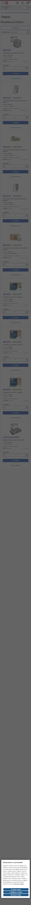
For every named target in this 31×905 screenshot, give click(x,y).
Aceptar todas (16, 889)
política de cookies (19, 884)
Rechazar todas (16, 895)
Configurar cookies (16, 892)
